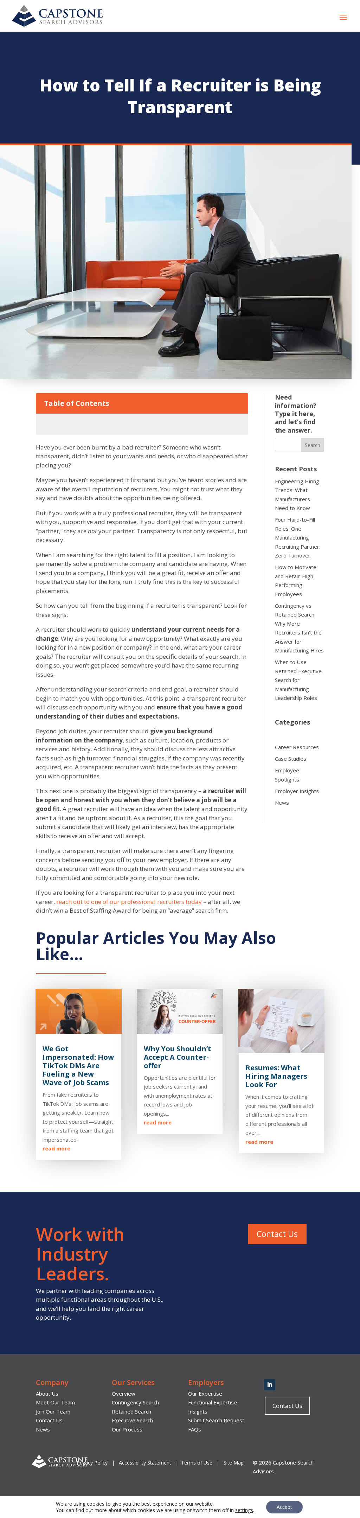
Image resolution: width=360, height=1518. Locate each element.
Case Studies (290, 758)
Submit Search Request (216, 1420)
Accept (284, 1507)
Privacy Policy (93, 1462)
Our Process (127, 1429)
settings (244, 1510)
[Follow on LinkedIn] (269, 1384)
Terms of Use (196, 1462)
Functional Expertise (212, 1402)
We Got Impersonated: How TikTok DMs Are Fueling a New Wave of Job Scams (78, 1065)
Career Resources (297, 747)
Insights (197, 1411)
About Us (47, 1393)
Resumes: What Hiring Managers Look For (276, 1076)
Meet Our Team (55, 1402)
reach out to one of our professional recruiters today (128, 902)
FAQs (194, 1429)
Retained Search (131, 1411)
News (282, 802)
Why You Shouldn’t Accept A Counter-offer (177, 1057)
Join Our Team (53, 1411)
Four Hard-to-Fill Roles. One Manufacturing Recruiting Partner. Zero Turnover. (297, 537)
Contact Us (277, 1233)
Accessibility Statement (145, 1462)
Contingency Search (135, 1402)
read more (56, 1148)
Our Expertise (205, 1393)
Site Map (234, 1462)
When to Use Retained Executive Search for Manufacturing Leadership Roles (298, 679)
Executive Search (132, 1420)
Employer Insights (297, 791)
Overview (123, 1393)
